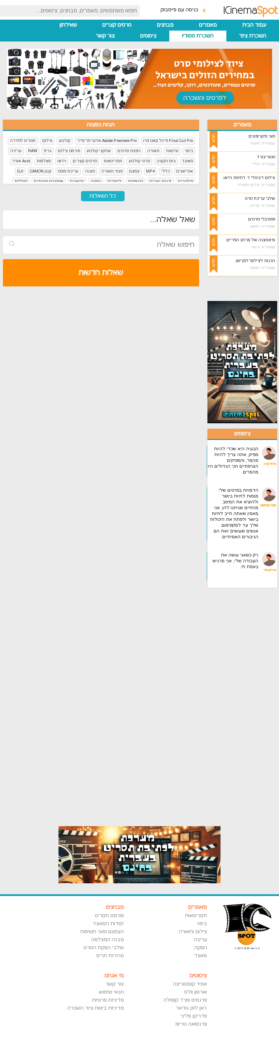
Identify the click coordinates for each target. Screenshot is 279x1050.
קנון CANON (40, 171)
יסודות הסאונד (108, 924)
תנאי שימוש (111, 992)
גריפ (47, 150)
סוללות (21, 181)
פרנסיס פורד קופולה (185, 1000)
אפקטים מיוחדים (48, 181)
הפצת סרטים (129, 150)
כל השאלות (102, 196)
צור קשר (105, 36)
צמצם (134, 171)
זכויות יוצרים (160, 181)
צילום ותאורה (193, 932)
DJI (20, 171)
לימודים (114, 181)
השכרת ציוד (252, 36)
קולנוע (64, 140)
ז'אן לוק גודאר (191, 1008)
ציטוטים (148, 36)
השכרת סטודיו (198, 36)
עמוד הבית (254, 25)
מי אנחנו (114, 975)
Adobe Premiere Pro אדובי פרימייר (107, 140)
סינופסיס (135, 181)
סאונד (187, 161)
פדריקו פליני (194, 1016)
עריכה (15, 150)
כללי (165, 171)
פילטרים (185, 181)
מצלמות (44, 161)
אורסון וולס (195, 992)
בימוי (189, 150)
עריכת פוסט (68, 171)
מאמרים (208, 25)
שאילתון (68, 25)
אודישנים (184, 171)
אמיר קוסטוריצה (190, 984)
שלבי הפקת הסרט (104, 948)
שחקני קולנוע (98, 150)
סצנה (90, 171)
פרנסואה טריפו (191, 1024)
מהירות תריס (110, 956)
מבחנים (165, 25)
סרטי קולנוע (139, 161)
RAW (32, 150)
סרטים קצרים (117, 25)
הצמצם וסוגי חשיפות (102, 932)
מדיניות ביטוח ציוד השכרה (95, 1008)
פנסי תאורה (111, 171)
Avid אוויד (21, 161)
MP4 (150, 171)
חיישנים (77, 181)
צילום (47, 140)
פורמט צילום (69, 150)
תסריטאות (113, 161)
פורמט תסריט (109, 916)
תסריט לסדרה (23, 140)
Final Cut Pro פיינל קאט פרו (168, 140)
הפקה (95, 181)
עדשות (172, 150)
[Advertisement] (242, 702)
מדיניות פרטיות (108, 1000)
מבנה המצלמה (107, 940)
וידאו (61, 161)
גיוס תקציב (166, 161)
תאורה (153, 150)
